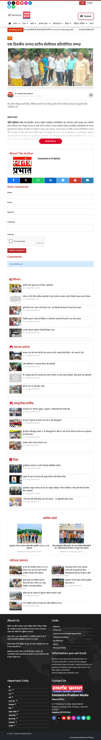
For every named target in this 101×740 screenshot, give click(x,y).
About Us (56, 626)
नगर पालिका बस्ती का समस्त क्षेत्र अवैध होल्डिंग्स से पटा (42, 603)
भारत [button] (15, 23)
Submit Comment (17, 250)
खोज (91, 3)
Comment (11, 222)
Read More (50, 141)
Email (9, 202)
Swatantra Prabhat (49, 158)
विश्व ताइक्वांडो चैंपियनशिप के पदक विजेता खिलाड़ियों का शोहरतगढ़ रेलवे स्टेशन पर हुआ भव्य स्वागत (71, 547)
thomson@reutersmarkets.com (65, 673)
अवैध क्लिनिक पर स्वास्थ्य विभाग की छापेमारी (39, 364)
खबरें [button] (32, 23)
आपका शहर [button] (43, 23)
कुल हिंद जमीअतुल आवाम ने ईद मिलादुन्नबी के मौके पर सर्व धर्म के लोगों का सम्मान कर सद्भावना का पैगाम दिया (57, 433)
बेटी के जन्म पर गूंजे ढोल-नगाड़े (33, 386)
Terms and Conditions (61, 637)
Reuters (55, 659)
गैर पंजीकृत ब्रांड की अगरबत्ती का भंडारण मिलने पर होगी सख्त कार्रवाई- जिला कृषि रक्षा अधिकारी (57, 375)
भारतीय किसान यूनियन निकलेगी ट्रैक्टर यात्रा (39, 330)
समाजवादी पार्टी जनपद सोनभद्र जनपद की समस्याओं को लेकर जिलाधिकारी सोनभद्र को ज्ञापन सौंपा (78, 570)
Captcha (10, 234)
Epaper (88, 16)
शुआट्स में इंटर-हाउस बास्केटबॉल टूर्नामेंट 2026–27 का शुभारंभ (29, 547)
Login (82, 3)
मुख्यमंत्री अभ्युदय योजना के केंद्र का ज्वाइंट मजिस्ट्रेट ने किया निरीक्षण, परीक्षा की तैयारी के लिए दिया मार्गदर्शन (56, 489)
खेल (10, 38)
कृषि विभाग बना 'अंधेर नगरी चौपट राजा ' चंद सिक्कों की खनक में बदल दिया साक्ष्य (52, 307)
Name (9, 192)
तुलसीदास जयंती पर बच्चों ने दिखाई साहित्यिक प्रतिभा (42, 465)
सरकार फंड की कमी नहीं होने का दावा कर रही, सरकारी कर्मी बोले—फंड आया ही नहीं (53, 352)
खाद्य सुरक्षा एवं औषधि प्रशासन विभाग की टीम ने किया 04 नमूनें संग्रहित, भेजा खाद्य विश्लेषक (34, 583)
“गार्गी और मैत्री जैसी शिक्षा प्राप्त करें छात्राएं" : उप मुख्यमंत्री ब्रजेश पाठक (48, 499)
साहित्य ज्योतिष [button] (79, 23)
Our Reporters (58, 641)
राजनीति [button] (11, 726)
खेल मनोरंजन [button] (12, 719)
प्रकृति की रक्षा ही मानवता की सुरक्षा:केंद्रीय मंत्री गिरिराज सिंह (44, 476)
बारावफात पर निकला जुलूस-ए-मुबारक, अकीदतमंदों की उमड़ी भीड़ (46, 409)
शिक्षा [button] (67, 23)
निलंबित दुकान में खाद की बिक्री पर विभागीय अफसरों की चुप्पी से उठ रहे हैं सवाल (52, 318)
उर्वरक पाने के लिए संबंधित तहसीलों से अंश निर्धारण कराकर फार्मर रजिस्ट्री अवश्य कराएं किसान (57, 296)
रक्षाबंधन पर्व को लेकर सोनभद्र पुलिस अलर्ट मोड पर (78, 582)
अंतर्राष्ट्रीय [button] (12, 722)
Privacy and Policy (59, 648)
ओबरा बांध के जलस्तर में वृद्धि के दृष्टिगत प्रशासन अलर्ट (42, 593)
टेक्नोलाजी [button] (56, 23)
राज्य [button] (24, 23)
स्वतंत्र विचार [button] (12, 715)
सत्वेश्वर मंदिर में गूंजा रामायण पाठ (35, 442)
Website (10, 212)
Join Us (55, 644)
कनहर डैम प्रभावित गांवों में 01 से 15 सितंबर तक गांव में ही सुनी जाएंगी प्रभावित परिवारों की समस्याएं (35, 570)
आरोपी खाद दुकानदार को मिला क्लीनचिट (38, 285)
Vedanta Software (86, 737)
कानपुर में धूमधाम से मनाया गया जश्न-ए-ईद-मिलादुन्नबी (42, 420)
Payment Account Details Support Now (67, 633)
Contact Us (57, 630)
